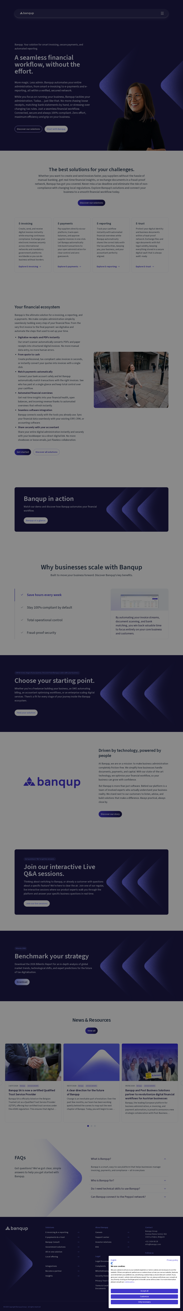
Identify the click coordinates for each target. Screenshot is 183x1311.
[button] (113, 1260)
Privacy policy (172, 1260)
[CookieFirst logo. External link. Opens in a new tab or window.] (112, 1263)
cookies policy (129, 1282)
